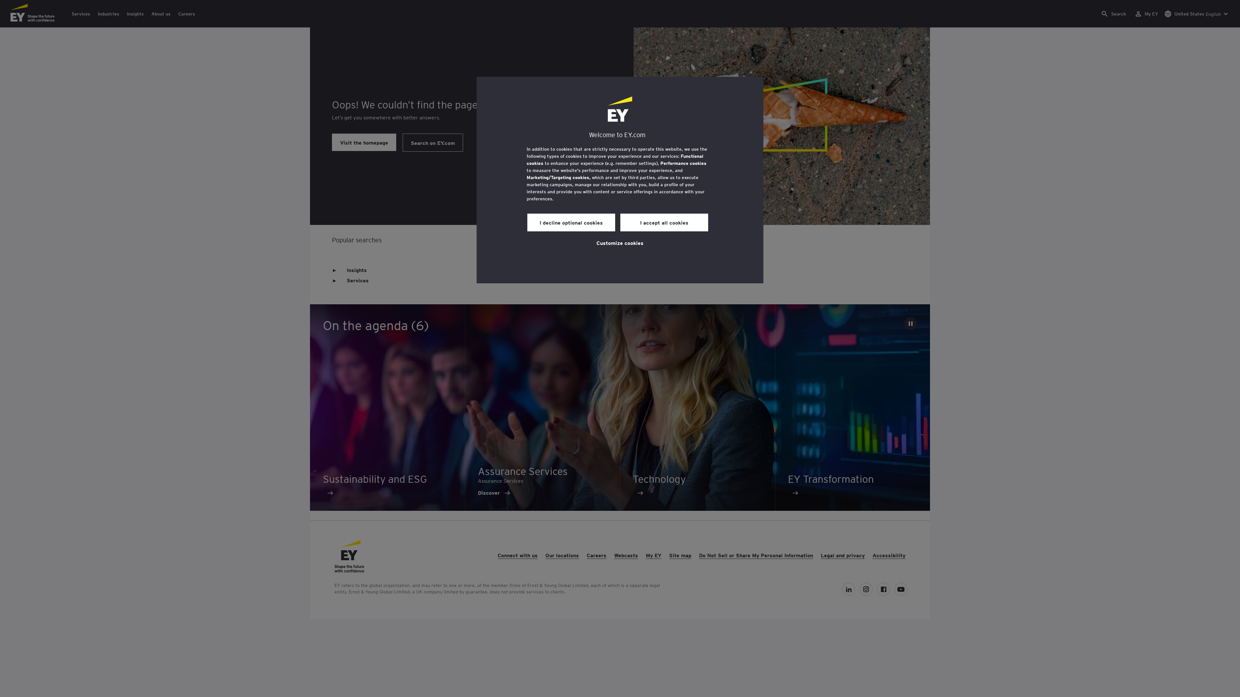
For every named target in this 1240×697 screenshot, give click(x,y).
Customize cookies (620, 242)
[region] (620, 180)
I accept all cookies (664, 222)
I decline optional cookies (571, 222)
